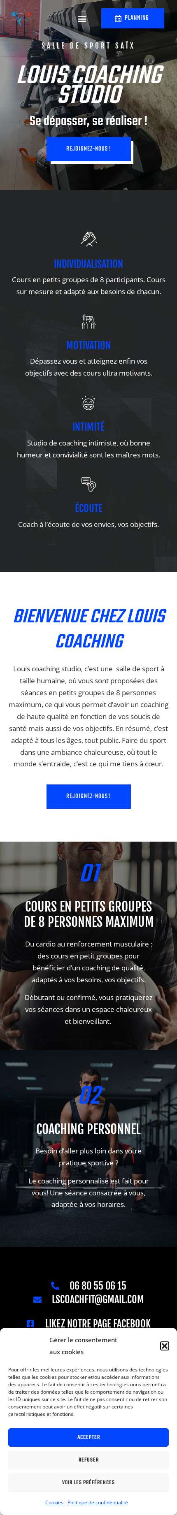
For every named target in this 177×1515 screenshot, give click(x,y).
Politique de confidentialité (98, 1502)
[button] (165, 1346)
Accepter (88, 1437)
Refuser (89, 1460)
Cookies (54, 1502)
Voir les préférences (88, 1482)
